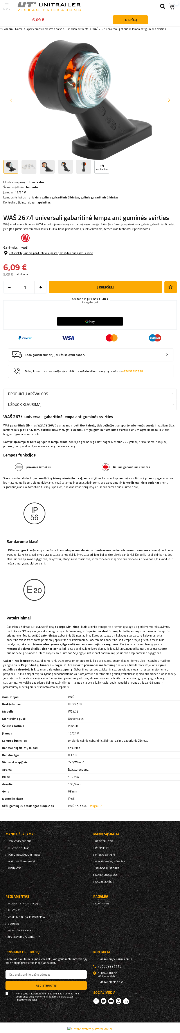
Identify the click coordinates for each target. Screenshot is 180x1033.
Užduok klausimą (24, 404)
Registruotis (104, 841)
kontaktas (14, 868)
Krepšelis (101, 848)
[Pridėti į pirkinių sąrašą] (170, 287)
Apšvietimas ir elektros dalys (44, 29)
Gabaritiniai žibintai (77, 29)
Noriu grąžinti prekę (21, 861)
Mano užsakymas (20, 834)
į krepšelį (105, 287)
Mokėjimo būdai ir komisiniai (26, 917)
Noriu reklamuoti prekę (23, 854)
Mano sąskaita (106, 834)
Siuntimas (14, 910)
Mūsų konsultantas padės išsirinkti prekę (84, 371)
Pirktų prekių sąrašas (110, 861)
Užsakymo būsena (19, 841)
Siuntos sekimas (18, 848)
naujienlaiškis (104, 881)
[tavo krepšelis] (172, 6)
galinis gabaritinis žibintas (99, 197)
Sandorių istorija (107, 868)
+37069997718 (132, 371)
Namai (19, 29)
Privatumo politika (20, 930)
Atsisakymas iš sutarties (24, 937)
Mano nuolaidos (106, 875)
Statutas (13, 923)
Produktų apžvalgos (28, 394)
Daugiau (94, 805)
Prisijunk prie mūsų (22, 952)
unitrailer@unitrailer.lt (115, 959)
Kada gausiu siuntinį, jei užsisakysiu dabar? (55, 355)
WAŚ (24, 247)
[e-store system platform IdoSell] (90, 1028)
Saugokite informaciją (22, 903)
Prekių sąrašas (105, 854)
